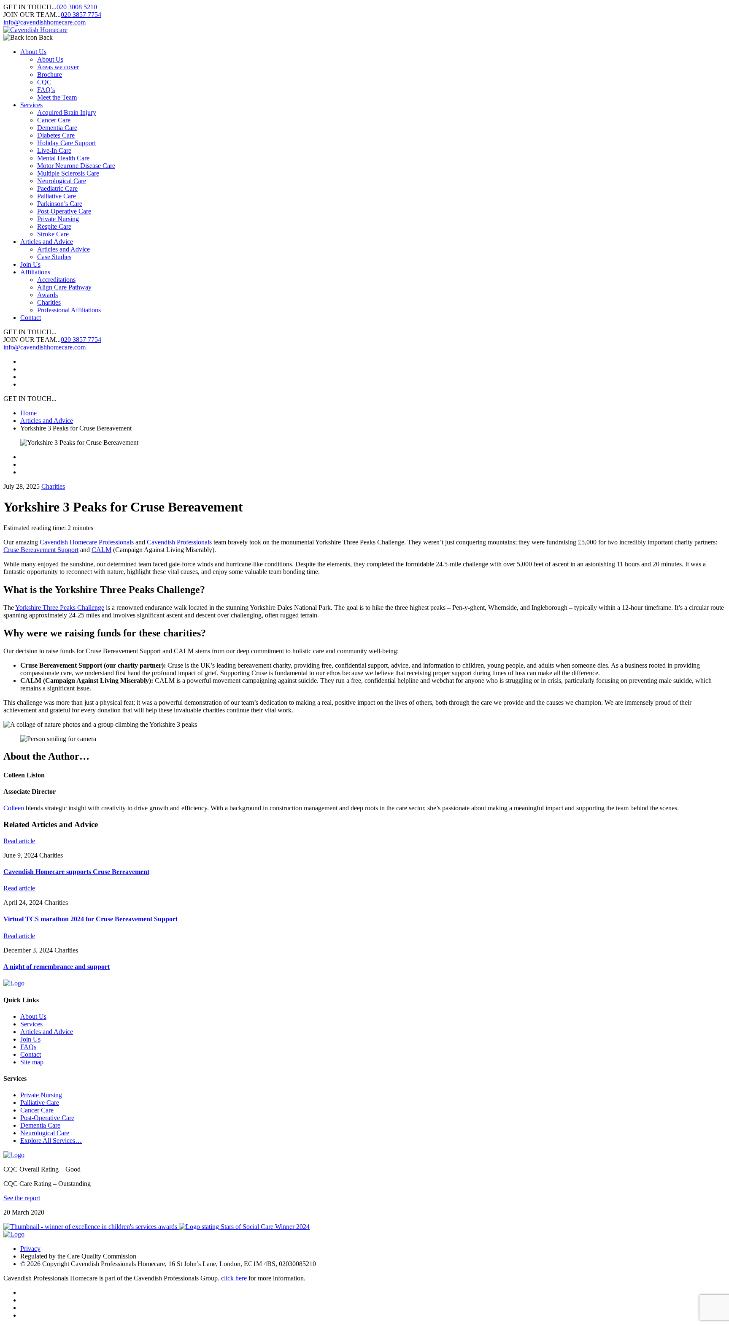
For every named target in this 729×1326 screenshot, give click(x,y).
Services (31, 104)
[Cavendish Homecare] (35, 29)
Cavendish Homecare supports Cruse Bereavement (76, 871)
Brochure (49, 74)
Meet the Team (57, 97)
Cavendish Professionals (179, 542)
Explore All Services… (51, 1140)
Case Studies (54, 256)
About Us (33, 51)
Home (28, 413)
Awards (47, 294)
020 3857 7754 (81, 14)
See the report (21, 1198)
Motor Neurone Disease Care (76, 165)
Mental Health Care (63, 158)
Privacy (30, 1248)
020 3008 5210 (77, 7)
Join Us (30, 264)
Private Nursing (58, 218)
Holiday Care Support (66, 142)
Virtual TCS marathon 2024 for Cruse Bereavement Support (90, 919)
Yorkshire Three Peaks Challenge (59, 607)
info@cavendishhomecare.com (44, 22)
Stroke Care (53, 234)
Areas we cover (58, 66)
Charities (49, 302)
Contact (30, 317)
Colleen (13, 808)
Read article (19, 840)
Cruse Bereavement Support (40, 549)
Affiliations (35, 272)
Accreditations (56, 279)
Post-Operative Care (64, 211)
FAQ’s (46, 89)
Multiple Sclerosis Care (68, 173)
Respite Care (54, 226)
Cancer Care (53, 120)
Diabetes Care (56, 135)
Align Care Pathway (64, 287)
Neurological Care (61, 180)
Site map (31, 1062)
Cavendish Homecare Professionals (87, 542)
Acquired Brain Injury (66, 112)
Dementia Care (57, 127)
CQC (44, 82)
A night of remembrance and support (56, 966)
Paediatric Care (57, 188)
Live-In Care (54, 150)
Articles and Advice (46, 241)
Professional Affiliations (69, 310)
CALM (101, 549)
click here (234, 1278)
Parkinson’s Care (59, 203)
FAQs (28, 1046)
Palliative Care (56, 196)
